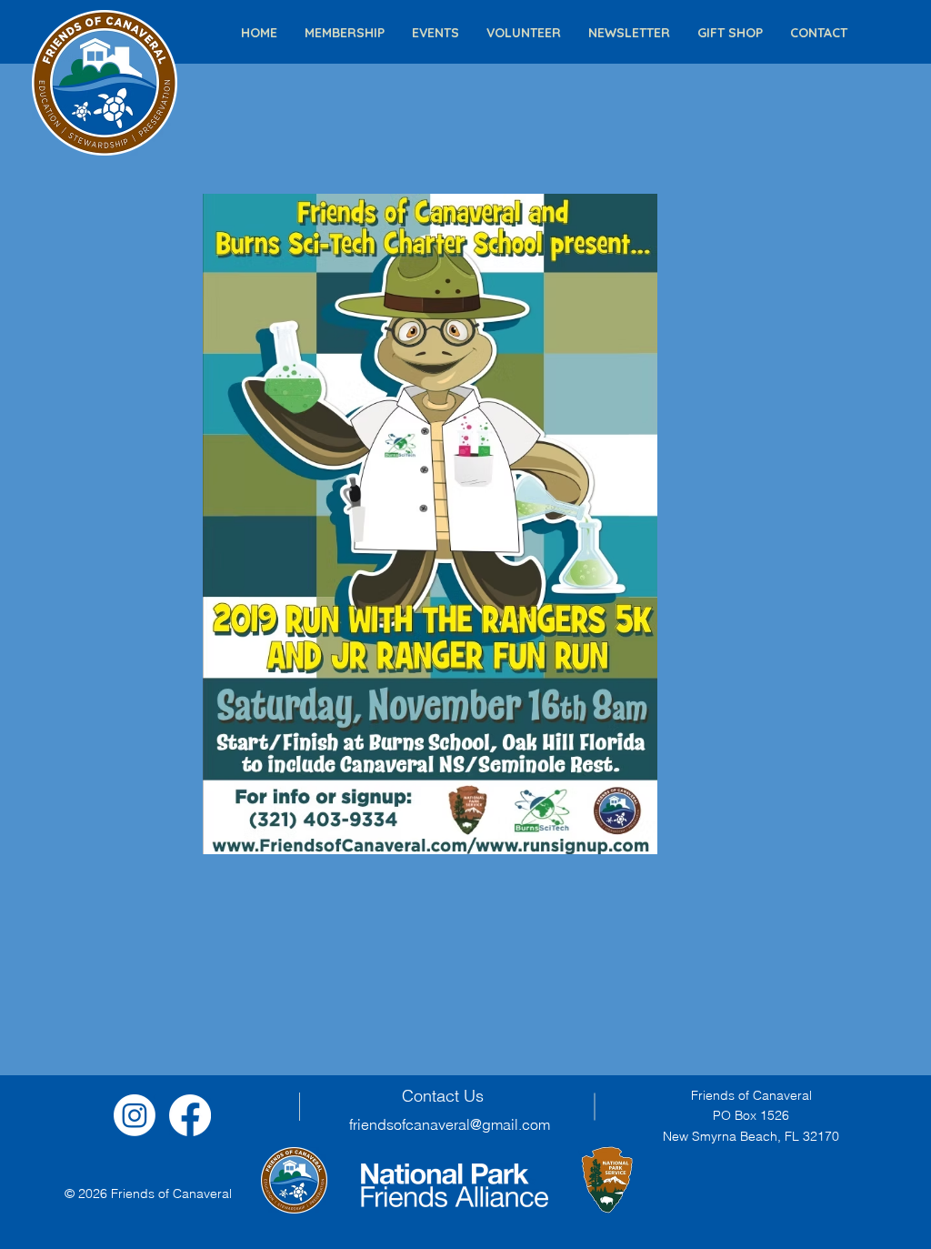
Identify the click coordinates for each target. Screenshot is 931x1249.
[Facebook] (190, 1115)
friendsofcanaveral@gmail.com (449, 1124)
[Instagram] (134, 1115)
